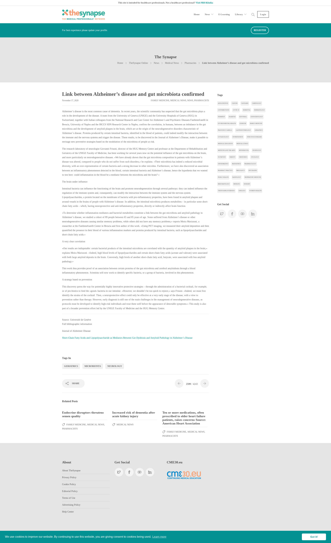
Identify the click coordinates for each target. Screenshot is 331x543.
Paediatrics (236, 164)
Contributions (223, 110)
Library (239, 14)
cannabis (244, 103)
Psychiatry (253, 170)
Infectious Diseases (254, 137)
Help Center (68, 511)
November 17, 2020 (70, 100)
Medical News (172, 63)
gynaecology (223, 137)
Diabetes (232, 117)
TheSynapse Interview (226, 190)
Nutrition (222, 157)
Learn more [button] (159, 536)
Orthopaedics (223, 164)
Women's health (255, 190)
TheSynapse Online (138, 63)
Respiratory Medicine (253, 177)
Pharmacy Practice (225, 170)
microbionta (92, 366)
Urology (242, 190)
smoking (236, 184)
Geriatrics (71, 366)
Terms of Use (68, 498)
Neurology (114, 366)
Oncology (255, 157)
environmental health (227, 123)
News (207, 14)
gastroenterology (243, 130)
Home (197, 14)
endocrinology (257, 117)
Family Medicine (160, 100)
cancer (234, 103)
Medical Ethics (242, 143)
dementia (246, 110)
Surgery (247, 184)
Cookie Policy (69, 484)
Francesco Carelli (225, 130)
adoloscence (223, 103)
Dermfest (221, 117)
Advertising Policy (71, 505)
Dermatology (259, 110)
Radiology (236, 177)
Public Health (223, 177)
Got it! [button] (314, 536)
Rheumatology (224, 184)
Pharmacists (190, 63)
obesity (232, 157)
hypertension (238, 137)
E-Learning (224, 14)
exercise (243, 123)
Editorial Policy (70, 491)
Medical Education (225, 143)
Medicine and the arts (226, 150)
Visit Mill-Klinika (204, 2)
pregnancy (240, 170)
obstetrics (243, 157)
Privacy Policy (69, 477)
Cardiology (256, 103)
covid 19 (236, 110)
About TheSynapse (71, 470)
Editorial (243, 117)
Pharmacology (250, 164)
